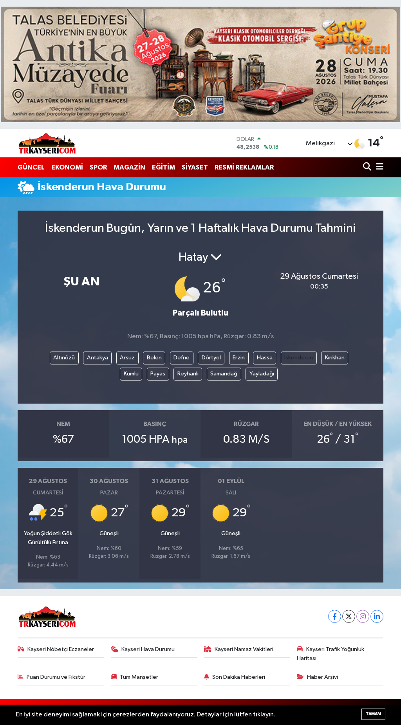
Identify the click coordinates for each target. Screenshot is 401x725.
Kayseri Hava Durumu (148, 649)
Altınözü (64, 358)
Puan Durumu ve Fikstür (56, 677)
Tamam (373, 714)
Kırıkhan (335, 358)
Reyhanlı (188, 374)
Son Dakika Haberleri (238, 677)
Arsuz (127, 358)
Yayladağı (261, 374)
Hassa (265, 358)
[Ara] (368, 167)
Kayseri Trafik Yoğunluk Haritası (330, 653)
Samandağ (223, 374)
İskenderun (298, 358)
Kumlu (131, 374)
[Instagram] (362, 616)
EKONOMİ (67, 167)
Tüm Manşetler (139, 677)
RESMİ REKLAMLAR (244, 167)
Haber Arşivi (322, 677)
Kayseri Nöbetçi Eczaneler (60, 649)
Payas (157, 374)
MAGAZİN (129, 167)
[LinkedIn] (376, 616)
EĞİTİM (163, 167)
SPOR (98, 167)
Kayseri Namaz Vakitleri (244, 649)
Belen (154, 358)
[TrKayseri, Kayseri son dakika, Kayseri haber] (47, 143)
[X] (348, 616)
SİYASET (195, 167)
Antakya (97, 358)
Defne (181, 358)
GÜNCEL (31, 167)
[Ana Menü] (378, 167)
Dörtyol (211, 358)
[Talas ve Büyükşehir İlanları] (200, 64)
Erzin (239, 358)
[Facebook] (334, 616)
